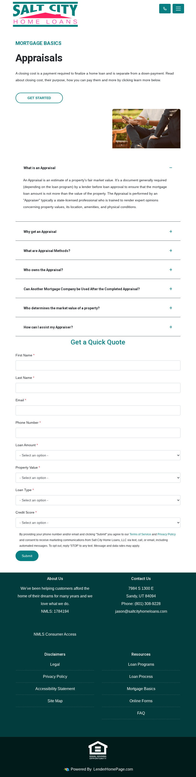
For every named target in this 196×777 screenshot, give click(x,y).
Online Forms (141, 701)
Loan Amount (27, 445)
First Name (25, 355)
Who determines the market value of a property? (62, 308)
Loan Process (141, 677)
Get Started (39, 98)
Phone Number (28, 422)
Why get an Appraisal (40, 232)
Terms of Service (140, 534)
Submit (27, 556)
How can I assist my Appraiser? (48, 327)
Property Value (28, 467)
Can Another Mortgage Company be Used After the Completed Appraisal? (82, 289)
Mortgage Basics (141, 689)
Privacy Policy (167, 534)
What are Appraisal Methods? (47, 251)
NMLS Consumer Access (55, 634)
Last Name (25, 378)
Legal (55, 664)
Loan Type (25, 490)
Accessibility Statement (55, 689)
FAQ (141, 713)
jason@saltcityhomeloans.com (141, 611)
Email (21, 400)
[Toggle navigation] (178, 8)
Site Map (55, 701)
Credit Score (26, 512)
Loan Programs (141, 664)
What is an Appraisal (39, 168)
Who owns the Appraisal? (43, 270)
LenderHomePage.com (113, 769)
